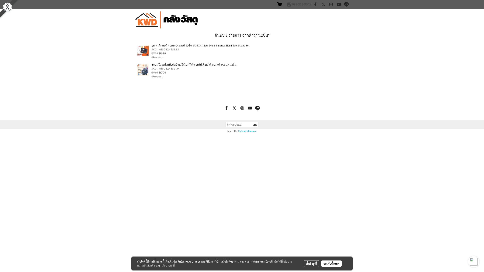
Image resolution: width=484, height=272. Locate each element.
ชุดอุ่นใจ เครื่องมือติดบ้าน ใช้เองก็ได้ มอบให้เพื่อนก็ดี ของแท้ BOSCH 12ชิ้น (194, 64)
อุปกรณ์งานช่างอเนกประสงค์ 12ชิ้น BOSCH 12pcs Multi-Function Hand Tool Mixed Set (200, 45)
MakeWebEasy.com (247, 131)
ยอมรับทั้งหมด (331, 263)
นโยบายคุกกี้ (168, 265)
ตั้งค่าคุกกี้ (311, 263)
